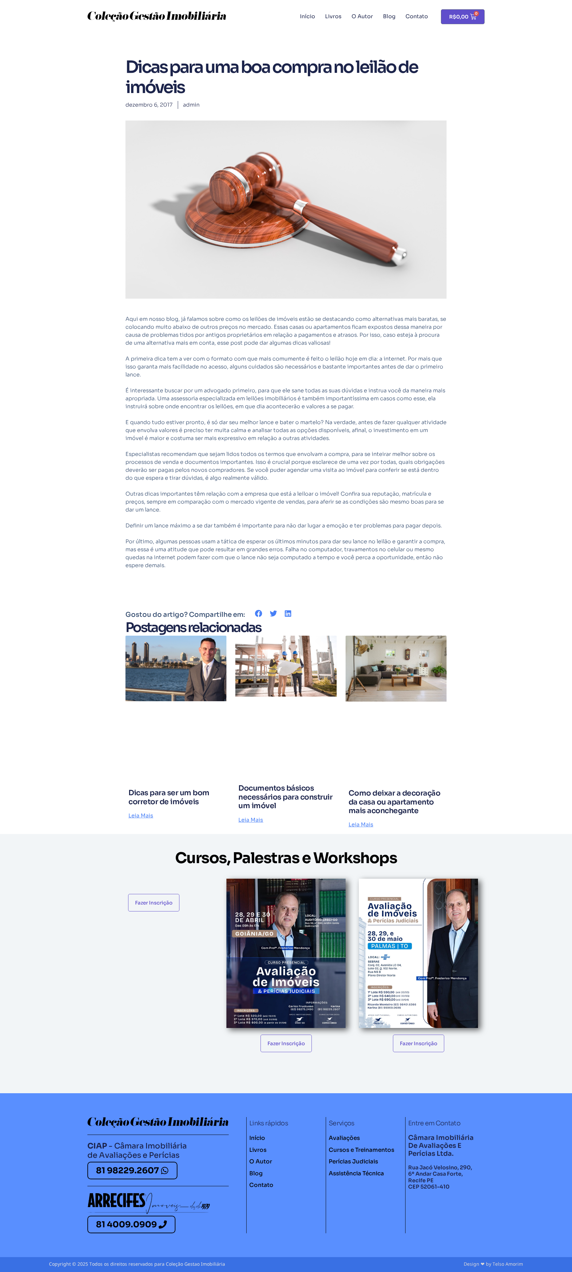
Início (307, 16)
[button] (258, 613)
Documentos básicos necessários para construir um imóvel (285, 797)
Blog (389, 16)
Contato (416, 16)
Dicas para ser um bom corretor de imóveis (169, 797)
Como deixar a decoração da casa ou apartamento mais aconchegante (395, 802)
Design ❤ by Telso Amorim (493, 1264)
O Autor (362, 16)
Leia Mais (140, 815)
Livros (333, 16)
